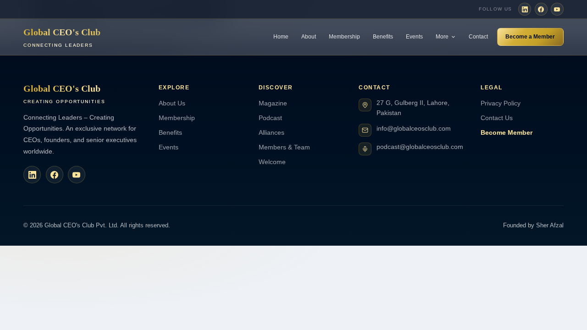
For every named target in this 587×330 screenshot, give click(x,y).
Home (280, 36)
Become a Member (530, 36)
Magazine (273, 103)
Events (414, 36)
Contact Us (497, 117)
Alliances (271, 132)
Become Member (506, 132)
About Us (172, 103)
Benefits (383, 36)
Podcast (270, 117)
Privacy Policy (501, 103)
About (308, 36)
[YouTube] (557, 9)
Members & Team (284, 147)
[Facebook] (541, 9)
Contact (478, 36)
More (442, 36)
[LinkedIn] (524, 9)
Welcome (272, 161)
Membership (344, 36)
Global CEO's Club (61, 37)
